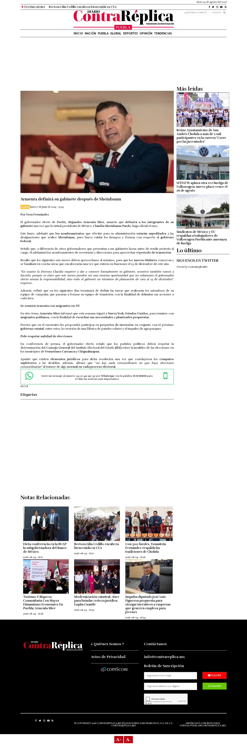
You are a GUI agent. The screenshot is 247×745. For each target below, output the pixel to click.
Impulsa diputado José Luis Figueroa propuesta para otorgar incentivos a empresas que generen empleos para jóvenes (148, 604)
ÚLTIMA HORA (34, 7)
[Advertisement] (97, 65)
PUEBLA (103, 33)
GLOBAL (115, 33)
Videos (216, 12)
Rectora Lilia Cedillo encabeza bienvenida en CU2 (83, 7)
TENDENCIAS (163, 33)
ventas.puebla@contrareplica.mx (203, 725)
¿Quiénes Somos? (195, 12)
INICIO (78, 33)
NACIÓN (90, 33)
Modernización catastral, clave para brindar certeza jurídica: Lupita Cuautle (96, 600)
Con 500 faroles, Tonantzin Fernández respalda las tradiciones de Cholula (145, 548)
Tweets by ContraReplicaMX (191, 266)
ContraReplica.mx (123, 725)
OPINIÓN (146, 33)
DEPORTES (130, 33)
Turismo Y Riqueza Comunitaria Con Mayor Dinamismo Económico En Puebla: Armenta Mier (43, 602)
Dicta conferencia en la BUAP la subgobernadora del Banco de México (45, 548)
